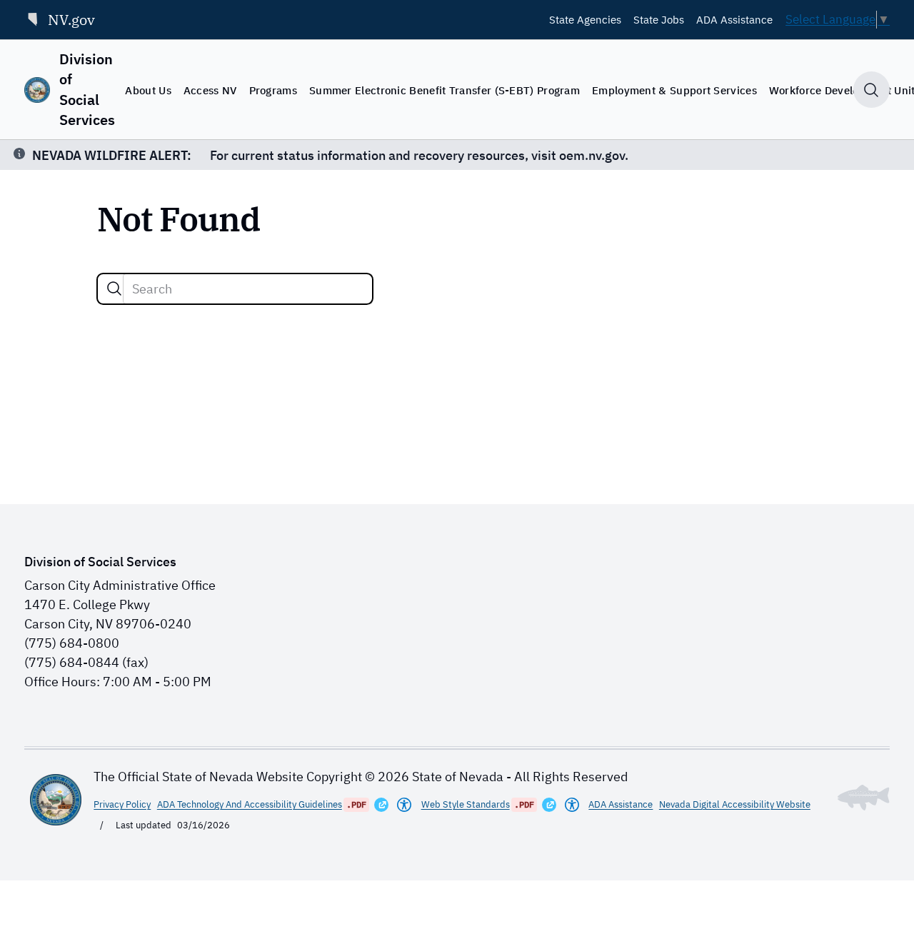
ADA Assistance (734, 19)
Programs (273, 90)
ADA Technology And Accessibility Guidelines (249, 804)
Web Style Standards (465, 804)
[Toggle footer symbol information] (864, 797)
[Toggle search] (871, 89)
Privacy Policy (122, 804)
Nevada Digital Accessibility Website (734, 804)
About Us (148, 90)
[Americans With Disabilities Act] (404, 805)
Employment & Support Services (674, 90)
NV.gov (71, 19)
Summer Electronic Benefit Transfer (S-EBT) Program (444, 90)
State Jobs (658, 19)
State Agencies (585, 19)
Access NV (210, 90)
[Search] (114, 288)
